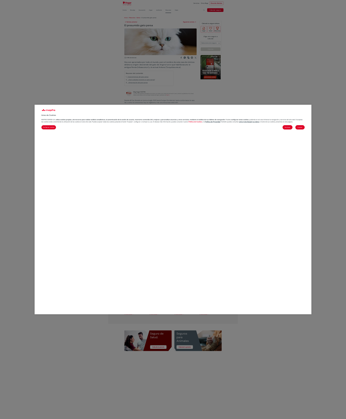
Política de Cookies (195, 122)
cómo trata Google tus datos (249, 122)
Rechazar (287, 127)
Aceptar (300, 127)
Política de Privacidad (212, 122)
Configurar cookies (49, 127)
